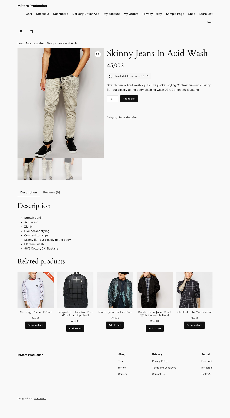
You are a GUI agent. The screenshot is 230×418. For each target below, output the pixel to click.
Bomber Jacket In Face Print (115, 312)
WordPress (40, 398)
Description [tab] (28, 192)
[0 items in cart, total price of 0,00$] (31, 31)
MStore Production (32, 6)
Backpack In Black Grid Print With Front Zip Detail (75, 313)
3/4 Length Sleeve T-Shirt (36, 312)
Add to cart (129, 98)
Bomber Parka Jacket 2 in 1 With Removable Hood (154, 313)
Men (28, 43)
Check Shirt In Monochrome (194, 312)
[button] (98, 54)
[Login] (21, 31)
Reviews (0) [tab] (51, 192)
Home (21, 43)
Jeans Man (39, 43)
